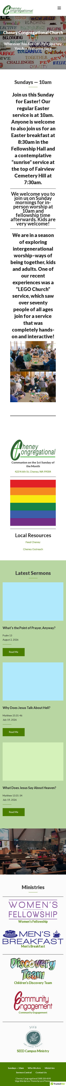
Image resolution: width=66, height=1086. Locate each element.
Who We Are (34, 1068)
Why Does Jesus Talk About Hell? (26, 708)
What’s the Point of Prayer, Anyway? (29, 628)
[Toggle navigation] (59, 8)
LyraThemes (45, 1081)
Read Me (13, 652)
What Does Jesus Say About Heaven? (29, 788)
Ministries (50, 1068)
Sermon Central (24, 1072)
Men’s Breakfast (33, 946)
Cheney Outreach (33, 549)
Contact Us (41, 1072)
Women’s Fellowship (33, 921)
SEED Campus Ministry (33, 1051)
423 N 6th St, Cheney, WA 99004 (33, 471)
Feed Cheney (33, 542)
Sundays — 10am (16, 1068)
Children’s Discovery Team (33, 983)
